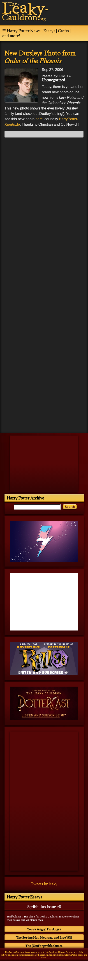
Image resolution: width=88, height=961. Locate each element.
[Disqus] (44, 197)
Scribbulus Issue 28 (44, 906)
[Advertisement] (44, 398)
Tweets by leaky (44, 884)
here (39, 119)
